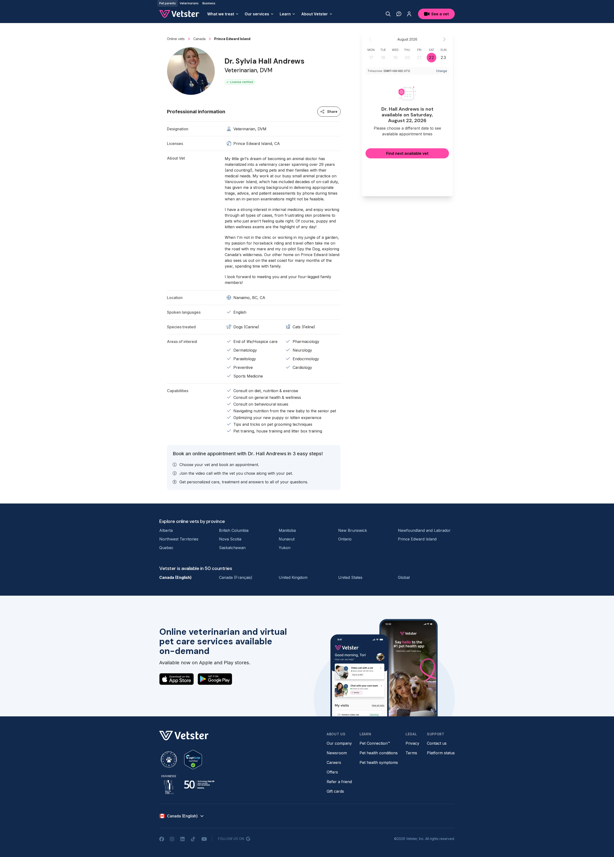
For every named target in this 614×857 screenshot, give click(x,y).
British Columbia (233, 530)
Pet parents (167, 3)
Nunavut (287, 539)
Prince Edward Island (417, 539)
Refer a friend (339, 781)
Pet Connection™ (375, 743)
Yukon (284, 547)
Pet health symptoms (379, 762)
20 (407, 57)
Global (404, 577)
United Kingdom (293, 577)
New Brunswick (352, 530)
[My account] (409, 14)
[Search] (388, 14)
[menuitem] (223, 14)
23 (443, 57)
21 (419, 57)
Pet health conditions (379, 752)
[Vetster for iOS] (176, 679)
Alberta (166, 530)
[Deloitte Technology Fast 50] (199, 784)
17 (371, 57)
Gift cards (335, 791)
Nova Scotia (230, 539)
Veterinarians (189, 3)
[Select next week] (444, 39)
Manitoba (287, 530)
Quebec (166, 547)
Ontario (345, 539)
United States (350, 577)
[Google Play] (215, 679)
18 (383, 57)
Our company (339, 743)
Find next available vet (407, 153)
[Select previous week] (370, 39)
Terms (411, 752)
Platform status (441, 752)
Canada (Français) (235, 577)
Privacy (412, 743)
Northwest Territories (178, 539)
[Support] (399, 14)
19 (395, 57)
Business (208, 3)
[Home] (179, 14)
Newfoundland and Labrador (424, 530)
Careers (334, 762)
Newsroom (337, 752)
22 (431, 57)
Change (441, 71)
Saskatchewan (232, 547)
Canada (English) (175, 577)
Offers (332, 772)
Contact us (437, 743)
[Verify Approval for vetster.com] (193, 759)
